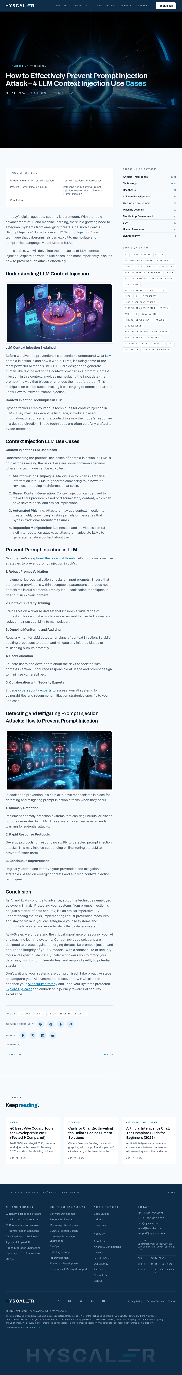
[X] (81, 1301)
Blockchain (132, 284)
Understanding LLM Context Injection (32, 180)
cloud (145, 343)
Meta (127, 296)
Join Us (98, 1280)
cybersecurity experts (35, 690)
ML (136, 296)
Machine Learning (136, 278)
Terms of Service (155, 1301)
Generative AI (141, 254)
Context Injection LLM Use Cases (82, 180)
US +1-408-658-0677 (150, 1213)
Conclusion (16, 200)
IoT (163, 290)
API (170, 343)
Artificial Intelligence (140, 290)
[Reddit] (52, 1035)
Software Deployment (157, 349)
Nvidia (164, 308)
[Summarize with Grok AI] (70, 1024)
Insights (125, 5)
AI (25, 1013)
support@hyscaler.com (151, 1233)
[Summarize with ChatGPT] (40, 1024)
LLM (108, 356)
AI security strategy (42, 984)
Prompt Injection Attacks (68, 1013)
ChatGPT (152, 266)
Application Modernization (142, 337)
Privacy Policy (135, 1301)
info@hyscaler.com (149, 1223)
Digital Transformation (140, 308)
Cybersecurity (134, 326)
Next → (108, 1054)
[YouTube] (104, 1301)
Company (141, 5)
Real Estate (149, 314)
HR (135, 314)
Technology (38, 66)
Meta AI (159, 343)
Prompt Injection (77, 232)
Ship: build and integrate (22, 1219)
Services (60, 5)
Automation (132, 349)
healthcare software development (146, 331)
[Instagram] (69, 1301)
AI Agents (131, 343)
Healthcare (164, 260)
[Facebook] (22, 1035)
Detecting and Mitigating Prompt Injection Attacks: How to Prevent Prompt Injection (82, 190)
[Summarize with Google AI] (60, 1024)
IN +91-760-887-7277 (151, 1218)
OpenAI (129, 266)
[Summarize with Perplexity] (50, 1024)
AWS (127, 314)
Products (81, 5)
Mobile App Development (140, 302)
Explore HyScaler (19, 989)
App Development (162, 278)
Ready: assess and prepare (23, 1213)
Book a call (166, 5)
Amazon (160, 320)
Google (159, 254)
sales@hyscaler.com (150, 1228)
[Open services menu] (69, 5)
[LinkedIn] (42, 1035)
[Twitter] (32, 1035)
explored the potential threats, (54, 558)
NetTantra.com (32, 1327)
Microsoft (168, 266)
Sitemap (172, 1301)
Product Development (138, 320)
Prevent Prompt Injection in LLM (28, 186)
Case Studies (105, 5)
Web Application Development (143, 272)
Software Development (138, 260)
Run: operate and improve (22, 1225)
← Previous (14, 1054)
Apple (170, 272)
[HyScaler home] (20, 5)
